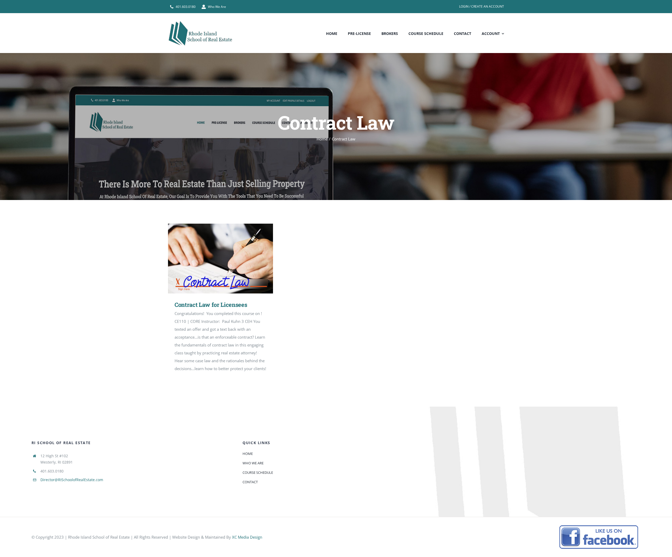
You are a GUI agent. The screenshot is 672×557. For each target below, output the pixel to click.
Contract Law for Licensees (213, 259)
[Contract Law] (220, 259)
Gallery (228, 259)
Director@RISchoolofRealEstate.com (71, 479)
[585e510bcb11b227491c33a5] (598, 526)
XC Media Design (247, 537)
